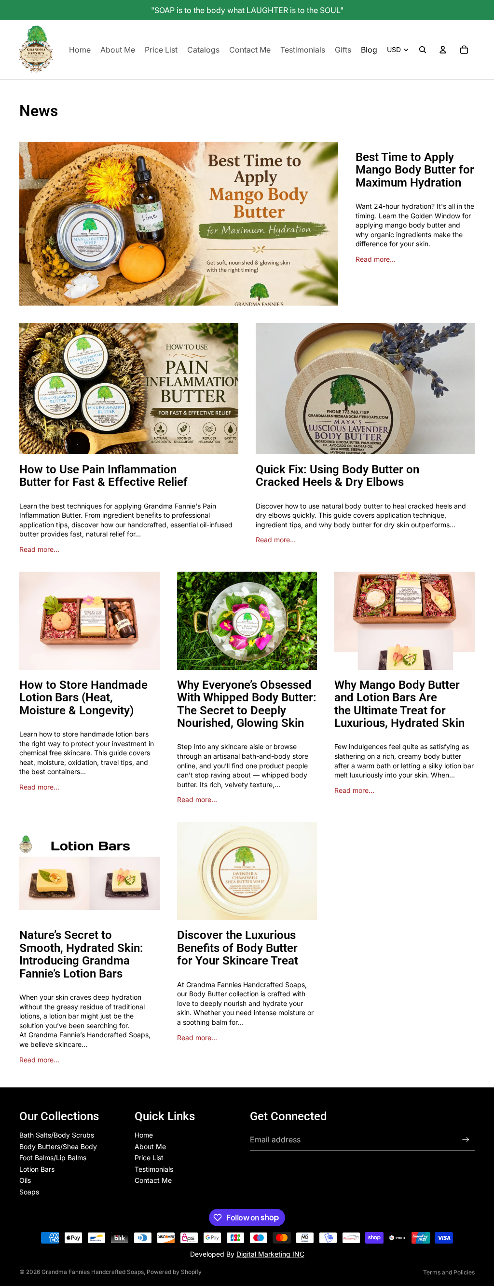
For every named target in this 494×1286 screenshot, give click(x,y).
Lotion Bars (37, 1169)
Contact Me (153, 1180)
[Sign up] (466, 1140)
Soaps (29, 1192)
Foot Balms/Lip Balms (52, 1157)
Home (144, 1135)
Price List (149, 1157)
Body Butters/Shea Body (58, 1146)
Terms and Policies (449, 1272)
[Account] (442, 49)
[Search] (422, 49)
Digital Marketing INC (270, 1254)
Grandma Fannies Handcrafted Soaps (92, 1271)
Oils (25, 1180)
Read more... (376, 259)
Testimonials (154, 1169)
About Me (150, 1146)
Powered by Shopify (174, 1271)
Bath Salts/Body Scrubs (56, 1135)
